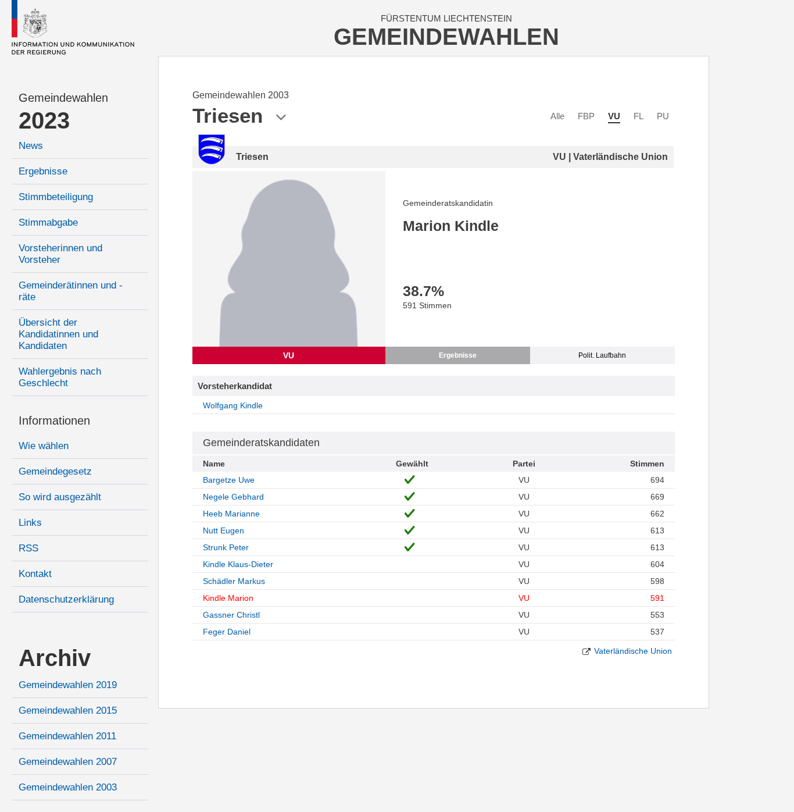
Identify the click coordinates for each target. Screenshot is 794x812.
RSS (28, 548)
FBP (586, 116)
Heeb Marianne (231, 513)
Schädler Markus (234, 581)
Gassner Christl (231, 614)
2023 (44, 120)
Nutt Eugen (223, 530)
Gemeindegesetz (55, 471)
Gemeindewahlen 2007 (68, 761)
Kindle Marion (228, 598)
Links (30, 522)
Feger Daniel (227, 631)
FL (638, 116)
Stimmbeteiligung (56, 196)
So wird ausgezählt (60, 497)
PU (663, 116)
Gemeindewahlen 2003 (68, 787)
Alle (557, 116)
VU (614, 116)
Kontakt (35, 573)
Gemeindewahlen (63, 98)
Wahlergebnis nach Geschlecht (60, 377)
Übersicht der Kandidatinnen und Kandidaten (58, 334)
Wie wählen (44, 445)
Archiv (55, 658)
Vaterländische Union (633, 651)
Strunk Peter (226, 547)
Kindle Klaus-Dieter (238, 564)
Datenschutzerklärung (66, 599)
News (31, 145)
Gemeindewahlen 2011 (67, 736)
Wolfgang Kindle (233, 405)
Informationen (54, 420)
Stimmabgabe (48, 222)
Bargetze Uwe (229, 480)
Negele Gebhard (233, 496)
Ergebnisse (43, 171)
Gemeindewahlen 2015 (68, 710)
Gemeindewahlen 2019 (68, 684)
